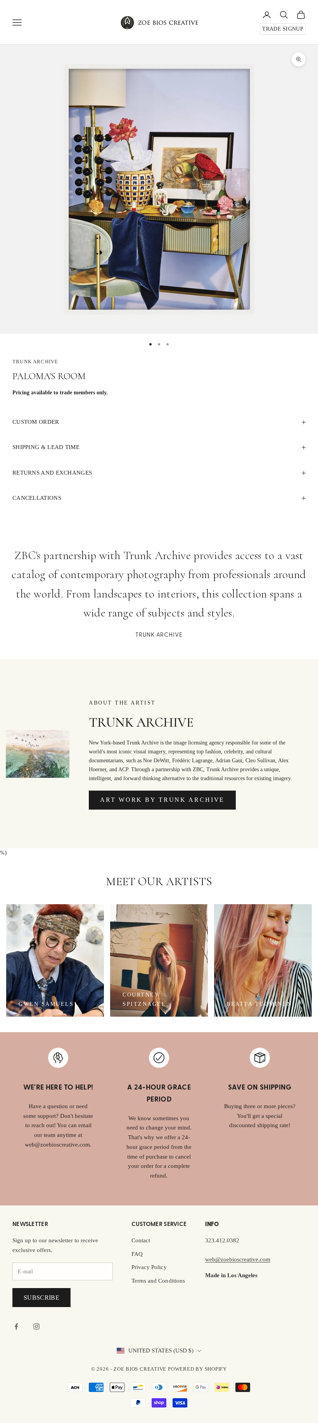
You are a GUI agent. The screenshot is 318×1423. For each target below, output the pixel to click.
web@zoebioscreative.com (237, 1259)
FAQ (137, 1254)
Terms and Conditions (158, 1281)
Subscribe (41, 1297)
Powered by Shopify (197, 1369)
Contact (140, 1240)
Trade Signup (282, 29)
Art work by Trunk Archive (162, 799)
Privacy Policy (149, 1267)
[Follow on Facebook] (16, 1326)
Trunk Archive (35, 361)
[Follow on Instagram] (36, 1326)
